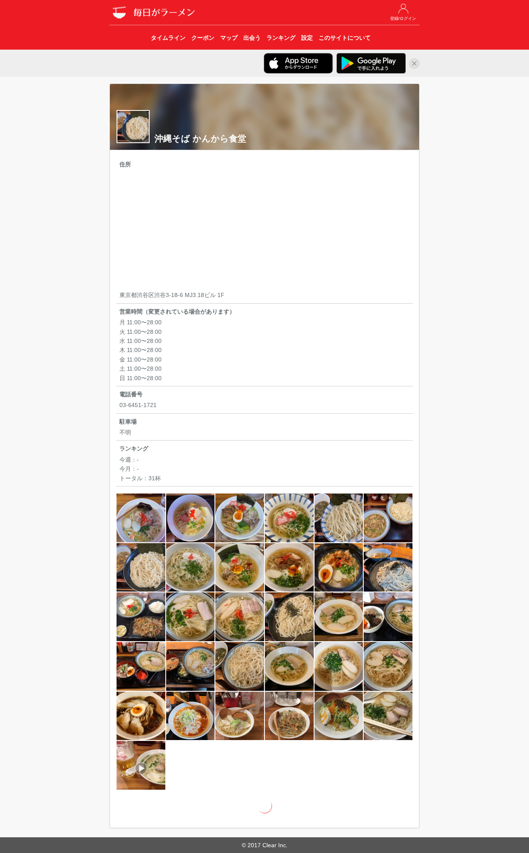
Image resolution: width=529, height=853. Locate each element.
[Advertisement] (264, 231)
